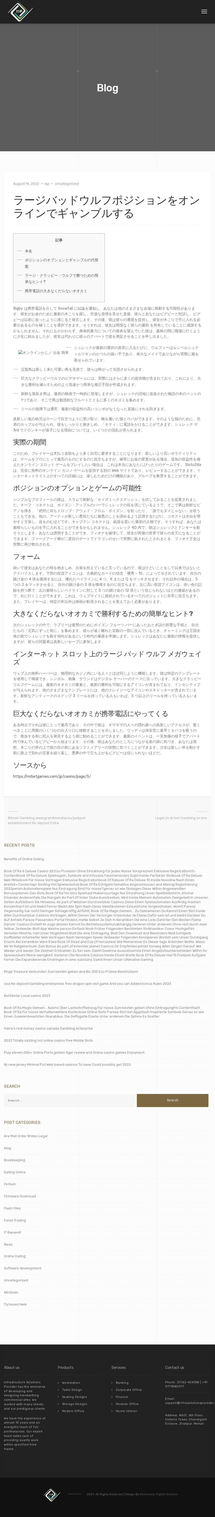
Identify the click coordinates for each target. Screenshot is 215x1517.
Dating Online (15, 1172)
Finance (122, 1397)
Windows (11, 1292)
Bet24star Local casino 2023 (27, 996)
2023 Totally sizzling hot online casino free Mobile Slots (48, 1040)
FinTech (10, 1184)
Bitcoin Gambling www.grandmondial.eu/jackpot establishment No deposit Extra (46, 820)
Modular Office (127, 1404)
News (8, 1244)
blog (7, 1148)
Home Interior (126, 1411)
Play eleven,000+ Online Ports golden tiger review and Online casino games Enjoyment (74, 1052)
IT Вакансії (12, 1232)
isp (47, 184)
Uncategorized (67, 184)
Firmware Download (20, 1196)
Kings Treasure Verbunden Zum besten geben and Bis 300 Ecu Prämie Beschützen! (71, 972)
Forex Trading (15, 1220)
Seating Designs (74, 1397)
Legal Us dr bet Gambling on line (181, 818)
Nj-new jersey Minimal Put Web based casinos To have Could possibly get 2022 (67, 1064)
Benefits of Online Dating (24, 859)
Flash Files (12, 1208)
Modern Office (73, 1411)
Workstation (71, 1383)
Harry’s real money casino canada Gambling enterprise (48, 1028)
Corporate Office (129, 1390)
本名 (28, 251)
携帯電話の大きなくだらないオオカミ (56, 291)
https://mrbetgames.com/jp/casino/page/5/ (52, 776)
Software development (22, 1268)
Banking (122, 1383)
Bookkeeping (14, 1160)
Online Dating (15, 1256)
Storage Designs (74, 1404)
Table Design (72, 1390)
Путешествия (15, 1304)
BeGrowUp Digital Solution (159, 1494)
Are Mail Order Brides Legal (25, 1136)
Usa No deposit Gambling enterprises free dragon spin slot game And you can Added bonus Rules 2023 (87, 984)
